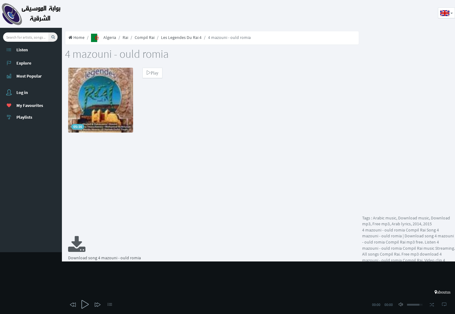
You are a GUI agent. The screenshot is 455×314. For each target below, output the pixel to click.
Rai (125, 37)
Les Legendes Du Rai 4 (181, 37)
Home (78, 37)
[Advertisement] (174, 14)
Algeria (109, 37)
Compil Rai (144, 37)
